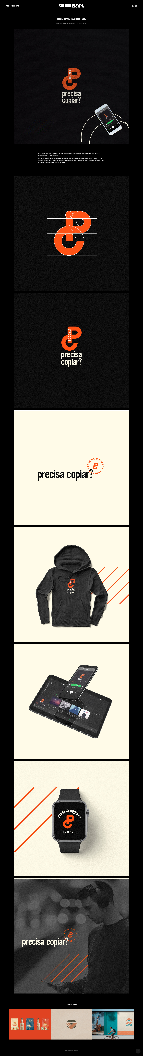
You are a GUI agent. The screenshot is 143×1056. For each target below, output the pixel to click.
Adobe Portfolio (74, 1050)
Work (7, 6)
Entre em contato (15, 6)
